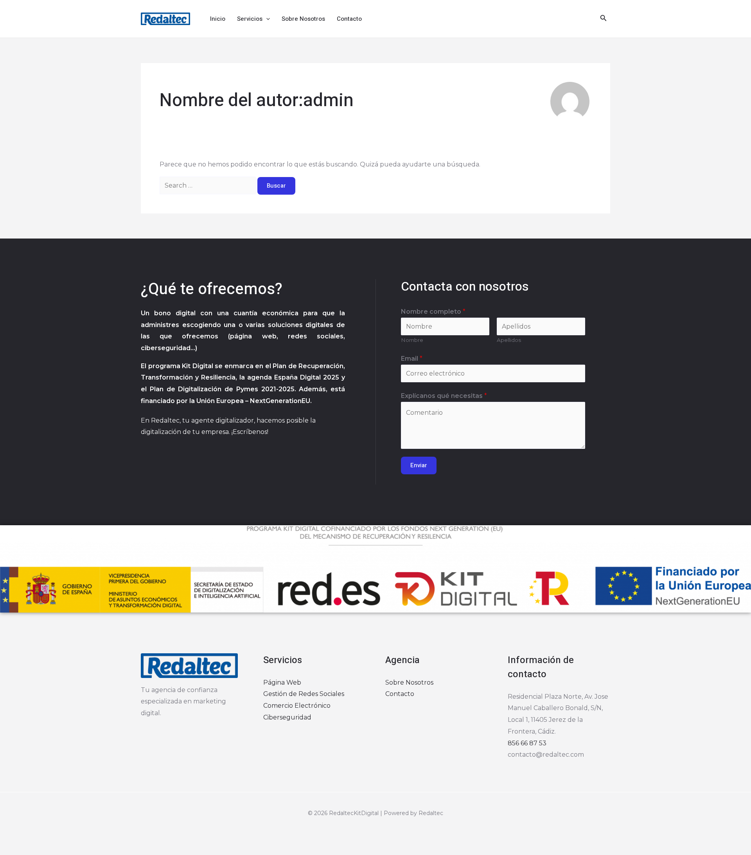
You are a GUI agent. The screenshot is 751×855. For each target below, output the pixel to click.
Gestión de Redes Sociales (303, 694)
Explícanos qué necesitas (444, 395)
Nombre (412, 340)
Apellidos (509, 340)
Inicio (217, 18)
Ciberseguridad (287, 717)
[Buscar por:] (208, 185)
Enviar (418, 465)
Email (411, 358)
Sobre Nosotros (303, 18)
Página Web (282, 682)
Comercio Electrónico (297, 705)
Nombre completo (433, 311)
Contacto (349, 18)
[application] (266, 19)
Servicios (249, 18)
